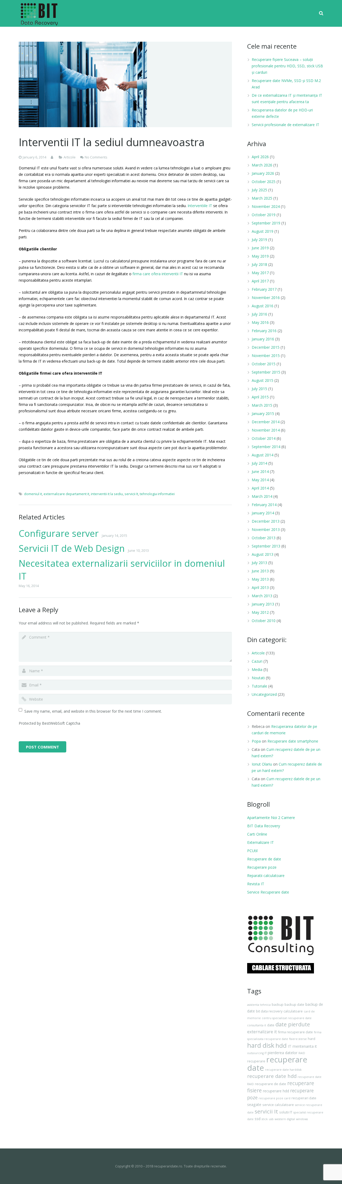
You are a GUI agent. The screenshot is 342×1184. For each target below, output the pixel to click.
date (270, 1025)
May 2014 (260, 479)
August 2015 (262, 380)
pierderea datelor (282, 1052)
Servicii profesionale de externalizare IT (285, 124)
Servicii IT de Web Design (72, 548)
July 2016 (259, 314)
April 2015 (260, 396)
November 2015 (266, 355)
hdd (281, 1045)
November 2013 (266, 529)
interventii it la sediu (107, 494)
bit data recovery (269, 1011)
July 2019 (259, 239)
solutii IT (285, 1112)
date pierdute (292, 1024)
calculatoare (293, 1011)
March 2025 (262, 198)
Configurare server (59, 533)
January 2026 (263, 173)
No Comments (96, 157)
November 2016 (266, 297)
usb (271, 1119)
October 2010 (263, 620)
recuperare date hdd (272, 1076)
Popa (256, 741)
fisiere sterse (298, 1039)
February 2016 (264, 330)
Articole (70, 157)
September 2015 (266, 372)
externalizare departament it (66, 494)
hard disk (260, 1045)
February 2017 (264, 289)
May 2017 (260, 272)
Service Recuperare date (268, 892)
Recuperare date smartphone (292, 741)
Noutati (258, 677)
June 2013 (260, 570)
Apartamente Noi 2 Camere (271, 817)
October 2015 (263, 363)
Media (257, 669)
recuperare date (277, 1063)
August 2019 (262, 231)
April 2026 (260, 156)
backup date (294, 1004)
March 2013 (262, 595)
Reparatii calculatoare (266, 875)
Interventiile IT (200, 205)
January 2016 (263, 338)
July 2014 (259, 463)
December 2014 (265, 421)
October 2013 (263, 537)
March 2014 (262, 496)
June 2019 (260, 247)
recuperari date (304, 1098)
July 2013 (259, 562)
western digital (285, 1119)
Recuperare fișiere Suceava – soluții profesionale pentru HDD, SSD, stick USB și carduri (287, 66)
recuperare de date (270, 1084)
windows (302, 1119)
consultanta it (256, 1025)
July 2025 (259, 189)
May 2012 (260, 612)
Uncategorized (264, 694)
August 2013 (262, 554)
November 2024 (266, 206)
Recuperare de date (264, 858)
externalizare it (262, 1032)
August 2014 (262, 454)
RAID (301, 1053)
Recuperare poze (262, 867)
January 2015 (263, 413)
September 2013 (266, 546)
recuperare (256, 1061)
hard (311, 1039)
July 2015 (259, 388)
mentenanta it (305, 1046)
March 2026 (262, 165)
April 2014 (260, 488)
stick (265, 1119)
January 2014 (263, 512)
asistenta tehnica (259, 1005)
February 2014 (264, 504)
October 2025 (263, 181)
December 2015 (265, 347)
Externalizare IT (260, 842)
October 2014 (263, 438)
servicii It (131, 494)
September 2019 (266, 223)
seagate (254, 1104)
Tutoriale (259, 686)
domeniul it (33, 494)
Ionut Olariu (262, 764)
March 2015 (262, 405)
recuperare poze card (274, 1098)
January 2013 (263, 604)
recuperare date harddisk (283, 1070)
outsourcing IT (257, 1053)
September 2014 (266, 446)
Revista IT (255, 883)
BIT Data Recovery (263, 825)
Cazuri (257, 661)
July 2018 (259, 264)
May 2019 (260, 256)
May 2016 (260, 322)
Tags (254, 991)
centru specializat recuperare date (287, 1018)
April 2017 (260, 281)
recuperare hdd (276, 1090)
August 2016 (262, 305)
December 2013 (265, 521)
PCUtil (252, 850)
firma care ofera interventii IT (158, 273)
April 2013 (260, 587)
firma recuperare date (295, 1032)
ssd (258, 1118)
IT (290, 1046)
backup (277, 1004)
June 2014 (260, 471)
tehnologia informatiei (157, 494)
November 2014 (266, 430)
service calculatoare (278, 1105)
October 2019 (263, 214)
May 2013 (260, 579)
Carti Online (257, 834)
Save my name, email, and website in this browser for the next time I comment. (93, 711)
